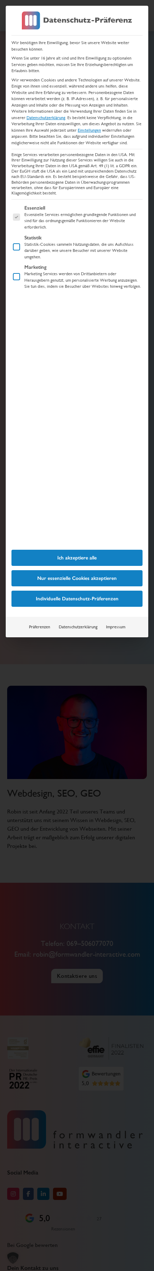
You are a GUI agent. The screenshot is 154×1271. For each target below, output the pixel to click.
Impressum (115, 626)
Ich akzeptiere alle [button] (77, 558)
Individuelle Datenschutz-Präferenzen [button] (77, 599)
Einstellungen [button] (89, 130)
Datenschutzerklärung (46, 117)
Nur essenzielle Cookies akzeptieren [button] (77, 578)
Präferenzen (39, 626)
